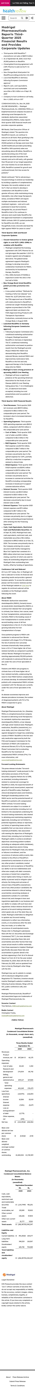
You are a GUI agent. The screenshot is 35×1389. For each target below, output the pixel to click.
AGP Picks (5, 3)
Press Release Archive (21, 1377)
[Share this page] (32, 18)
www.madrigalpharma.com (12, 760)
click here (25, 585)
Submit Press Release (18, 1381)
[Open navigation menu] (3, 18)
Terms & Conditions (17, 1386)
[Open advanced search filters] (26, 18)
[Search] (22, 18)
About (8, 1377)
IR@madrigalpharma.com (22, 1006)
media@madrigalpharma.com (13, 1016)
